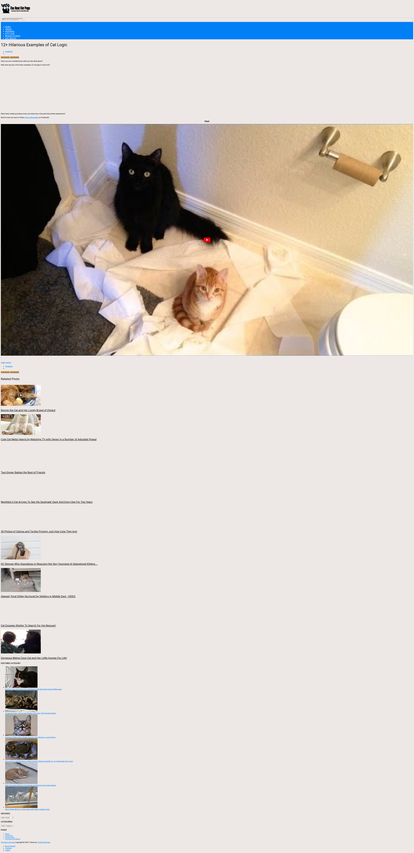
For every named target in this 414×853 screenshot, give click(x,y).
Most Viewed (10, 846)
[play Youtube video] (207, 240)
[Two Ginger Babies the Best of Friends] (207, 455)
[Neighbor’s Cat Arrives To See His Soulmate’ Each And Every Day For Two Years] (207, 487)
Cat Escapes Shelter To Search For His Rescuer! (28, 625)
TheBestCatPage (43, 842)
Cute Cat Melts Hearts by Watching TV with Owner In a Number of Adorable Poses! (49, 439)
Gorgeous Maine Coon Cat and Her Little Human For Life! (34, 657)
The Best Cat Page (8, 842)
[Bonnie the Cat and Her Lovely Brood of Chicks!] (207, 395)
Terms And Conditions (12, 839)
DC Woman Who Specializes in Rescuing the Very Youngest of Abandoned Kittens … (49, 563)
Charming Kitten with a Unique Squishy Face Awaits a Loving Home (30, 737)
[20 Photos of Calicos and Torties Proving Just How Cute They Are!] (207, 516)
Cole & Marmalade (31, 117)
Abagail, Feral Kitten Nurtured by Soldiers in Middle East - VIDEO (38, 596)
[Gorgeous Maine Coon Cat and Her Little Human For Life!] (207, 642)
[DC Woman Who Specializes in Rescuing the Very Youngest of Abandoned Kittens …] (207, 548)
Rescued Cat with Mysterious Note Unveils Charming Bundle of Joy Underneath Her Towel (39, 761)
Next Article (14, 57)
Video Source (6, 363)
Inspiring (9, 31)
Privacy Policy (9, 837)
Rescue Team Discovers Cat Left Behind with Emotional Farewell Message (33, 689)
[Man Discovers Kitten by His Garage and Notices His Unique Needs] (21, 783)
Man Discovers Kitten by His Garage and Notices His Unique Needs (30, 785)
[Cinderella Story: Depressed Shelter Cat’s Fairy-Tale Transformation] (21, 711)
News (8, 27)
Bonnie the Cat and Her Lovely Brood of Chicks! (28, 410)
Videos (8, 29)
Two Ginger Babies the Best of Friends (23, 472)
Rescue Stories (12, 36)
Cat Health (10, 38)
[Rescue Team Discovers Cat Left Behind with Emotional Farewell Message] (21, 687)
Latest (7, 850)
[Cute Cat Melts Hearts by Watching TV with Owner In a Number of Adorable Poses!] (207, 424)
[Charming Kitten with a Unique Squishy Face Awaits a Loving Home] (21, 735)
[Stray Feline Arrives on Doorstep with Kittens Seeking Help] (21, 807)
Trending (8, 848)
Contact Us (9, 835)
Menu (3, 23)
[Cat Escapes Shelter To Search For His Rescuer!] (207, 610)
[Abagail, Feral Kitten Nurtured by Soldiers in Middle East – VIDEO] (207, 580)
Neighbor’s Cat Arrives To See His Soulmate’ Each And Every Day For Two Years (47, 501)
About (7, 834)
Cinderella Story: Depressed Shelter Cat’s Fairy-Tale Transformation (30, 713)
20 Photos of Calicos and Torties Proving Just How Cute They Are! (39, 531)
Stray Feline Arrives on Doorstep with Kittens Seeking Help (27, 809)
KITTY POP (10, 34)
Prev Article (5, 57)
